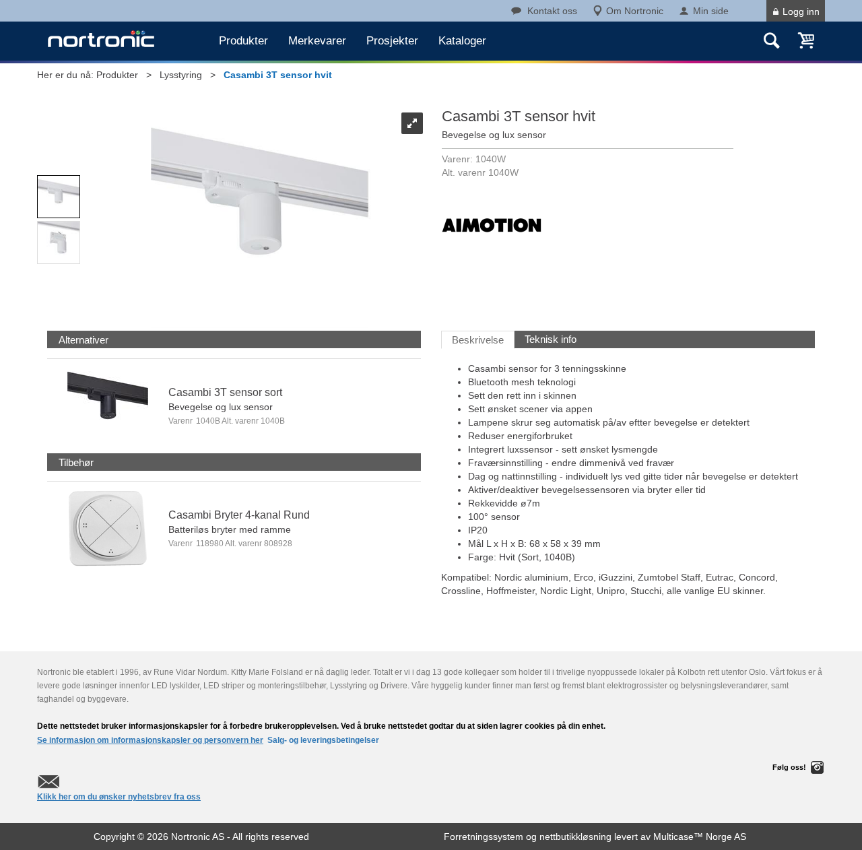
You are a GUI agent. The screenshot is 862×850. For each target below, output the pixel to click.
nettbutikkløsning (575, 836)
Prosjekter (392, 40)
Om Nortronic (634, 10)
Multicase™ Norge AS (699, 836)
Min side (711, 10)
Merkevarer (317, 40)
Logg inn (801, 11)
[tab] (83, 340)
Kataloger (462, 40)
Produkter (243, 40)
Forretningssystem (483, 836)
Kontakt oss (552, 10)
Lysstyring (181, 74)
